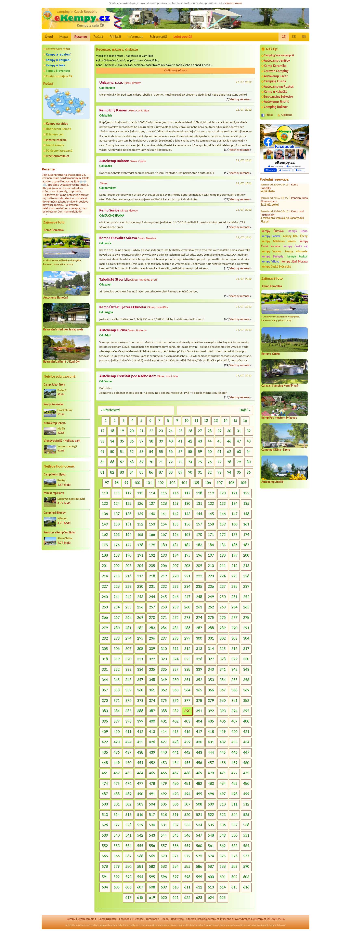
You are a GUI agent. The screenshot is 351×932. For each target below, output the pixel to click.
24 (171, 431)
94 (229, 473)
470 (211, 773)
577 (246, 856)
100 (137, 483)
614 (223, 887)
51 (122, 452)
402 (175, 721)
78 (229, 462)
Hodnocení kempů (58, 129)
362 (164, 690)
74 (190, 462)
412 (140, 732)
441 (175, 753)
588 (223, 867)
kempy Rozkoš (297, 256)
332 (117, 670)
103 (172, 483)
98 (117, 483)
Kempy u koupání (58, 60)
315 (223, 649)
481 (187, 784)
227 (105, 587)
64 (249, 452)
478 (152, 784)
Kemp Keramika (54, 230)
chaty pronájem (237, 925)
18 (112, 431)
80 (249, 462)
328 (223, 659)
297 (164, 639)
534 (199, 825)
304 (246, 639)
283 (152, 628)
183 (199, 545)
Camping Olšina (275, 81)
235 (199, 587)
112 (128, 493)
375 (164, 701)
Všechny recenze (239, 99)
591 (105, 877)
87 (161, 473)
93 (219, 473)
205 (152, 566)
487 (105, 794)
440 (164, 753)
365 (199, 690)
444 (211, 753)
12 (206, 421)
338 (187, 670)
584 (175, 867)
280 (117, 628)
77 (219, 462)
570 (164, 856)
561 (211, 846)
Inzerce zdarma (56, 140)
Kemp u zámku (270, 353)
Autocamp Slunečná (55, 297)
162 (105, 535)
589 (234, 867)
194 (175, 556)
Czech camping (87, 919)
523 (223, 815)
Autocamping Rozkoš (279, 86)
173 (234, 535)
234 (187, 587)
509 (211, 804)
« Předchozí (110, 410)
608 (152, 887)
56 (171, 452)
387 (152, 711)
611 (187, 887)
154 (164, 524)
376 (175, 701)
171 (211, 535)
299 (187, 639)
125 (128, 504)
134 (234, 504)
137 (117, 514)
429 (187, 742)
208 (187, 566)
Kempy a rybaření (58, 54)
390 (187, 711)
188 (105, 556)
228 (117, 587)
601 (223, 877)
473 (246, 773)
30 (229, 431)
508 (199, 804)
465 (152, 773)
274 (199, 618)
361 (152, 690)
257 (152, 607)
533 (187, 825)
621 (175, 898)
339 (199, 670)
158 (211, 524)
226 (246, 576)
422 (105, 742)
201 (105, 566)
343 (246, 670)
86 (151, 473)
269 (140, 618)
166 (152, 535)
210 (211, 566)
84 (132, 473)
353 (211, 680)
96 (249, 473)
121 (234, 493)
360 (140, 690)
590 (246, 867)
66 (112, 462)
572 (187, 856)
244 (152, 597)
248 (199, 597)
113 (140, 493)
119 (211, 493)
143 (187, 514)
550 (234, 836)
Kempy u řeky (55, 65)
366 (211, 690)
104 (184, 483)
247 (187, 597)
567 (128, 856)
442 (187, 753)
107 (220, 483)
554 (128, 846)
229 (128, 587)
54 (151, 452)
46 (229, 441)
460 (246, 763)
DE (294, 36)
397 (117, 721)
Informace (135, 37)
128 (164, 504)
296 (152, 639)
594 (140, 877)
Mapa (63, 37)
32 (249, 431)
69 (141, 462)
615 (234, 887)
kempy (71, 919)
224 (223, 576)
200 (246, 556)
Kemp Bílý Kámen (113, 110)
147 (234, 514)
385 (128, 711)
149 (105, 524)
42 (190, 441)
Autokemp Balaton (114, 161)
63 (239, 452)
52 (132, 452)
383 (105, 711)
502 (128, 804)
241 (117, 597)
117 (187, 493)
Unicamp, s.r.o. (111, 83)
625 (223, 898)
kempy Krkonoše (296, 251)
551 (246, 836)
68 (132, 462)
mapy (215, 925)
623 (199, 898)
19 (122, 431)
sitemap (191, 919)
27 (200, 431)
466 (164, 773)
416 (187, 732)
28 (210, 431)
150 (117, 524)
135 (246, 504)
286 (187, 628)
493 (175, 794)
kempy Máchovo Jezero (279, 241)
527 (117, 825)
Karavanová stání (58, 49)
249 (211, 597)
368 (234, 690)
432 (223, 742)
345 (117, 680)
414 (164, 732)
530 (152, 825)
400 (152, 721)
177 (128, 545)
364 (187, 690)
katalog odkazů (197, 925)
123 (105, 504)
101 (149, 483)
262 (211, 607)
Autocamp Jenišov (277, 60)
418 (211, 732)
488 (117, 794)
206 (164, 566)
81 (102, 473)
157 (199, 524)
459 (234, 763)
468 (187, 773)
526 (105, 825)
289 (223, 628)
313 (199, 649)
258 (164, 607)
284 (164, 628)
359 (128, 690)
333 (128, 670)
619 (152, 898)
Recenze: (49, 169)
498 (234, 794)
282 (140, 628)
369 (246, 690)
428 (175, 742)
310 (164, 649)
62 (229, 452)
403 (187, 721)
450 (128, 763)
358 (117, 690)
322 (152, 659)
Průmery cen (55, 134)
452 (152, 763)
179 (152, 545)
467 (175, 773)
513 (105, 815)
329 (234, 659)
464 (140, 773)
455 (187, 763)
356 (246, 680)
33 (102, 441)
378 (199, 701)
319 (117, 659)
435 (105, 753)
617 (128, 898)
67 (122, 462)
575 (223, 856)
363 (175, 690)
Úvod (49, 37)
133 (223, 504)
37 (141, 441)
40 (171, 441)
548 (211, 836)
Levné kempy (55, 145)
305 (105, 649)
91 (200, 473)
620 (164, 898)
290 (234, 628)
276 (223, 618)
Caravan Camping (276, 71)
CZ (284, 37)
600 (211, 877)
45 (219, 441)
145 (211, 514)
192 (152, 556)
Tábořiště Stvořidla (114, 280)
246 (175, 597)
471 (223, 773)
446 (234, 753)
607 (140, 887)
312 (187, 649)
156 (187, 524)
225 (234, 576)
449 (117, 763)
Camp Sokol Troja (54, 384)
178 (140, 545)
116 (175, 493)
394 (234, 711)
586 (199, 867)
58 (190, 452)
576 (234, 856)
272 (175, 618)
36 (132, 441)
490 (140, 794)
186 (234, 545)
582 (152, 867)
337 (175, 670)
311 (175, 649)
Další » (245, 410)
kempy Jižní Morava (295, 261)
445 (223, 753)
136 (105, 514)
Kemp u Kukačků (275, 92)
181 (175, 545)
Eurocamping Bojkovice (278, 96)
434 (246, 742)
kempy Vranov (271, 251)
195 (187, 556)
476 (128, 784)
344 (105, 680)
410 (117, 732)
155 (175, 524)
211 (223, 566)
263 (223, 607)
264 (234, 607)
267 (117, 618)
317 (246, 649)
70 (151, 462)
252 (246, 597)
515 (128, 815)
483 (211, 784)
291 (246, 628)
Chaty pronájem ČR (59, 76)
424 (128, 742)
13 (216, 421)
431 (211, 742)
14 (225, 421)
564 (246, 846)
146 (223, 514)
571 (175, 856)
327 (211, 659)
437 (128, 753)
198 (223, 556)
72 (171, 462)
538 (246, 825)
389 (175, 711)
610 (175, 887)
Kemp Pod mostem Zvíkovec (279, 418)
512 (246, 804)
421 (246, 732)
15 (235, 421)
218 (152, 576)
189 (117, 556)
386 (140, 711)
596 (164, 877)
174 (246, 535)
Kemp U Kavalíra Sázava (118, 238)
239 (246, 587)
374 (152, 701)
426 (152, 742)
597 (175, 877)
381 (234, 701)
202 (117, 566)
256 (140, 607)
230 (140, 587)
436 (117, 753)
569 (152, 856)
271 (164, 618)
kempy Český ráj (296, 246)
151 (128, 524)
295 (140, 639)
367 (223, 690)
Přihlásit (115, 37)
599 (199, 877)
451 (140, 763)
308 (140, 649)
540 (117, 836)
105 (196, 483)
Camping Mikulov (55, 513)
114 (152, 493)
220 (175, 576)
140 (152, 514)
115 (164, 493)
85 (141, 473)
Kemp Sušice (109, 211)
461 (105, 773)
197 (211, 556)
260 (187, 607)
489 (128, 794)
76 (210, 462)
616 (246, 887)
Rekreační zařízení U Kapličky (61, 361)
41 (180, 441)
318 (105, 659)
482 (199, 784)
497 (223, 794)
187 (246, 545)
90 (190, 473)
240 (105, 597)
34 (112, 441)
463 (128, 773)
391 (199, 711)
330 (246, 659)
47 (239, 441)
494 (187, 794)
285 (175, 628)
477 (140, 784)
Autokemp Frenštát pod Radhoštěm (127, 376)
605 (117, 887)
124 (117, 504)
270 (152, 618)
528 (128, 825)
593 (128, 877)
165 (140, 535)
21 (141, 431)
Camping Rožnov (276, 107)
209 (199, 566)
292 (105, 639)
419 (223, 732)
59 (200, 452)
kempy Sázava (271, 236)
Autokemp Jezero (55, 423)
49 (102, 452)
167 (164, 535)
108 (231, 483)
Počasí (98, 37)
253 (105, 607)
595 (152, 877)
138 (128, 514)
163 (117, 535)
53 (141, 452)
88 (171, 473)
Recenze (80, 37)
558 (175, 846)
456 (199, 763)
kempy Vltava (270, 261)
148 (246, 514)
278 (246, 618)
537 (234, 825)
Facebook (125, 919)
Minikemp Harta (54, 493)
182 (187, 545)
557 (164, 846)
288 (211, 628)
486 (246, 784)
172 (223, 535)
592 (117, 877)
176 (117, 545)
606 (128, 887)
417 (199, 732)
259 (175, 607)
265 (246, 607)
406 (223, 721)
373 (140, 701)
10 (186, 421)
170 (199, 535)
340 (211, 670)
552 (105, 846)
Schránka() (158, 37)
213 (246, 566)
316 (234, 649)
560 (199, 846)
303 (234, 639)
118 (199, 493)
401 (164, 721)
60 (210, 452)
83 (122, 473)
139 (140, 514)
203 (128, 566)
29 (219, 431)
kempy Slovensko (58, 71)
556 (152, 846)
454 (175, 763)
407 (234, 721)
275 (211, 618)
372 (128, 701)
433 (234, 742)
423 (117, 742)
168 (175, 535)
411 (128, 732)
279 (105, 628)
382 (246, 701)
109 (243, 483)
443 (199, 753)
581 (140, 867)
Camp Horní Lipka (54, 474)
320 (128, 659)
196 (199, 556)
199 (234, 556)
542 (140, 836)
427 (164, 742)
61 (219, 452)
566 (117, 856)
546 (187, 836)
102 (161, 483)
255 (128, 607)
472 (234, 773)
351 (187, 680)
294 (128, 639)
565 (105, 856)
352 (199, 680)
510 (223, 804)
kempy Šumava (273, 231)
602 (234, 877)
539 (105, 836)
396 (105, 721)
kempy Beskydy (272, 256)
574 (211, 856)
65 (102, 462)
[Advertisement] (284, 563)
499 (246, 794)
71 (161, 462)
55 (161, 452)
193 (164, 556)
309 (152, 649)
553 (117, 846)
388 (164, 711)
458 (223, 763)
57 (180, 452)
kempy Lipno (298, 231)
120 (223, 493)
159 (223, 524)
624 (211, 898)
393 (223, 711)
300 (199, 639)
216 (128, 576)
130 (187, 504)
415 (175, 732)
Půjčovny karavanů (59, 151)
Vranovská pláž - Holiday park (62, 441)
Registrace (177, 919)
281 (128, 628)
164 (128, 535)
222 (199, 576)
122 (246, 493)
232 (164, 587)
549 (223, 836)
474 (105, 784)
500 (105, 804)
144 (199, 514)
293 (117, 639)
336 (164, 670)
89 (180, 473)
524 (234, 815)
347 (140, 680)
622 (187, 898)
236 (211, 587)
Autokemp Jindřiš (276, 102)
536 (223, 825)
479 (164, 784)
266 (105, 618)
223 (211, 576)
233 (175, 587)
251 (234, 597)
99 (126, 483)
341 (223, 670)
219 (164, 576)
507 (187, 804)
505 (164, 804)
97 (107, 483)
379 (211, 701)
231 (152, 587)
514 (117, 815)
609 (164, 887)
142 (175, 514)
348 (152, 680)
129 (175, 504)
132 (211, 504)
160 (234, 524)
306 (117, 649)
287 (199, 628)
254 (117, 607)
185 (223, 545)
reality (132, 925)
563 (234, 846)
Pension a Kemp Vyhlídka (59, 532)
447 (246, 753)
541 (128, 836)
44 (210, 441)
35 (122, 441)
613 (211, 887)
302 (223, 639)
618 (140, 898)
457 (211, 763)
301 (211, 639)
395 (246, 711)
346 (128, 680)
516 (140, 815)
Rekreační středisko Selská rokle (63, 329)
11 (196, 421)
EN (304, 36)
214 (105, 576)
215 (117, 576)
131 (199, 504)
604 (105, 887)
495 (199, 794)
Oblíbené (286, 115)
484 (223, 784)
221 (187, 576)
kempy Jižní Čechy (295, 236)
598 (187, 877)
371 (117, 701)
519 (175, 815)
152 (140, 524)
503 (140, 804)
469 (199, 773)
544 (164, 836)
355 (234, 680)
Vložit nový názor (175, 70)
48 (249, 441)
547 (199, 836)
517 (152, 815)
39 (161, 441)
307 (128, 649)
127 (152, 504)
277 (234, 618)
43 (200, 441)
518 (164, 815)
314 (211, 649)
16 (245, 421)
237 (223, 587)
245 (164, 597)
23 (161, 431)
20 (132, 431)
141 (164, 514)
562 (223, 846)
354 (223, 680)
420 (234, 732)
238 (234, 587)
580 (128, 867)
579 (117, 867)
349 (164, 680)
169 (187, 535)
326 (199, 659)
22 (151, 431)
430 (199, 742)
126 (140, 504)
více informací (233, 3)
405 (211, 721)
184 (211, 545)
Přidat (269, 115)
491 (152, 794)
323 (164, 659)
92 (210, 473)
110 (105, 493)
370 (105, 701)
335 (152, 670)
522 (211, 815)
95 (239, 473)
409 (105, 732)
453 (164, 763)
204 (140, 566)
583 (164, 867)
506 (175, 804)
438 (140, 753)
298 (175, 639)
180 (164, 545)
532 (175, 825)
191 (140, 556)
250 (223, 597)
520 (187, 815)
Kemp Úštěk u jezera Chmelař (122, 307)
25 (180, 431)
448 (105, 763)
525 (246, 815)
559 (187, 846)
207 (175, 566)
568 (140, 856)
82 (112, 473)
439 (152, 753)
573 (199, 856)
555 (140, 846)
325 (187, 659)
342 (234, 670)
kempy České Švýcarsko (276, 266)
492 (164, 794)
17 (102, 431)
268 (128, 618)
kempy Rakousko (278, 925)
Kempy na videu (57, 123)
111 (117, 493)
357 (105, 690)
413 (152, 732)
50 (112, 452)
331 (105, 670)
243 (140, 597)
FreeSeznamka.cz (57, 156)
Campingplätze (108, 919)
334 (140, 670)
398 (128, 721)
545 (175, 836)
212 (234, 566)
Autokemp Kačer (276, 76)
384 (117, 711)
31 (239, 431)
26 (190, 431)
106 (208, 483)
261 (199, 607)
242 (128, 597)
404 (199, 721)
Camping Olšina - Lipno (275, 449)
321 (140, 659)
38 (151, 441)
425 (140, 742)
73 (180, 462)
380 (223, 701)
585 (187, 867)
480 (175, 784)
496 (211, 794)
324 (175, 659)
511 (234, 804)
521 (199, 815)
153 (152, 524)
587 (211, 867)
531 (164, 825)
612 (199, 887)
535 (211, 825)
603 (246, 877)
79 (239, 462)
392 (211, 711)
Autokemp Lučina (113, 330)
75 (200, 462)
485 (234, 784)
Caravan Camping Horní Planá (279, 385)
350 (175, 680)
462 (117, 773)
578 (105, 867)
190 (128, 556)
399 (140, 721)
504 (152, 804)
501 (117, 804)
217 (140, 576)
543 (152, 836)
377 (187, 701)
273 (187, 618)
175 (105, 545)
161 (246, 524)
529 (140, 825)
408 (246, 721)
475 (117, 784)
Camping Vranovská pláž (279, 55)
